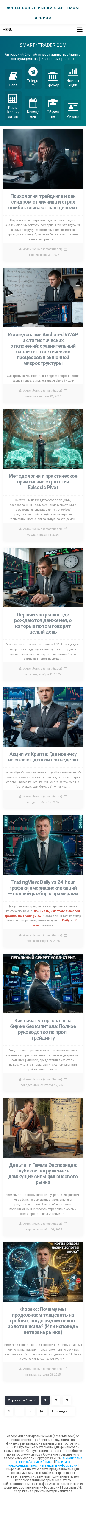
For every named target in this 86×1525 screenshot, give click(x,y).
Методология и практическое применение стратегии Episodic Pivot (43, 481)
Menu (7, 30)
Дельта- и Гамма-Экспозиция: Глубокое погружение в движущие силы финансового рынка (43, 1173)
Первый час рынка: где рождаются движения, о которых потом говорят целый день (43, 623)
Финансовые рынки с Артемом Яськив (49, 1460)
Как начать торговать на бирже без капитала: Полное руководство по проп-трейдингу (43, 1029)
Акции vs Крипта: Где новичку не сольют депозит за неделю (43, 757)
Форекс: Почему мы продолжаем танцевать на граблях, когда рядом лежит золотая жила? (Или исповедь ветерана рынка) (43, 1320)
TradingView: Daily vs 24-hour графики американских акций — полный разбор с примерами (43, 887)
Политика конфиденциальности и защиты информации (43, 1463)
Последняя (62, 1411)
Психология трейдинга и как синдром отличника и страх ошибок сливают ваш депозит (43, 201)
